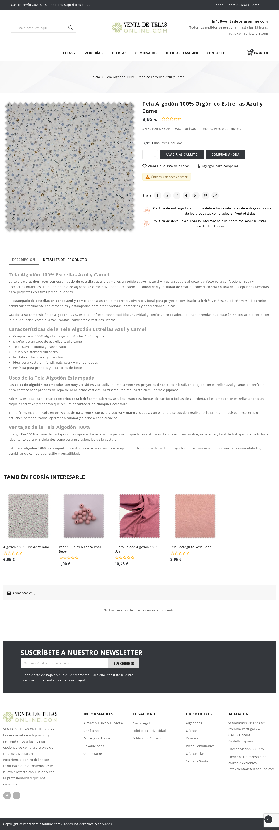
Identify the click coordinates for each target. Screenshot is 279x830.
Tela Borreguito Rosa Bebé (191, 547)
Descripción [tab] (23, 259)
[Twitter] (167, 195)
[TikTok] (186, 195)
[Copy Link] (215, 195)
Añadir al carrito (182, 154)
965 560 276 (254, 749)
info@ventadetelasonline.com (251, 769)
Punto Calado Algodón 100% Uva (136, 549)
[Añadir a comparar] (51, 505)
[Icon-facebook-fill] (7, 795)
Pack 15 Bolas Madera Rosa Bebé (80, 549)
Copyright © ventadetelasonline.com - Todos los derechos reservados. (58, 824)
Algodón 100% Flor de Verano (26, 547)
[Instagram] (176, 195)
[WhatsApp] (196, 195)
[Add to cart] (51, 522)
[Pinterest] (205, 195)
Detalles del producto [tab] (65, 259)
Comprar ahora (225, 154)
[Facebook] (157, 195)
